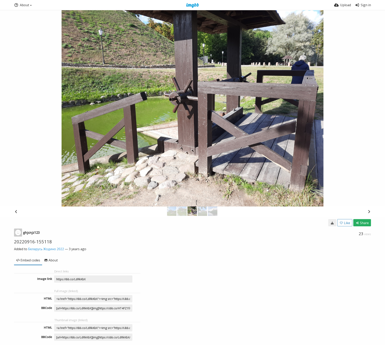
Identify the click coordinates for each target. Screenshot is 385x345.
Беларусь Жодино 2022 (46, 249)
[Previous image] (16, 211)
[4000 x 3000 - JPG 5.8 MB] (332, 222)
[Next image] (369, 211)
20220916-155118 (33, 242)
